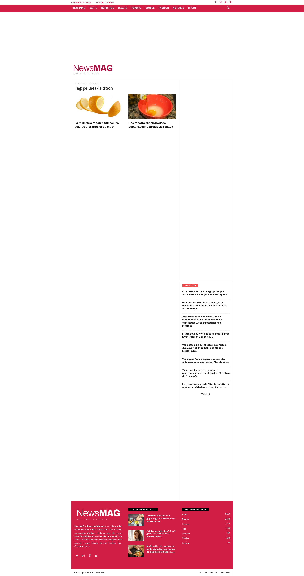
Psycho (136, 8)
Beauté (122, 8)
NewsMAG (79, 8)
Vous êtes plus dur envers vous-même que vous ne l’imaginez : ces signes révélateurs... (204, 348)
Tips (184, 529)
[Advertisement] (152, 35)
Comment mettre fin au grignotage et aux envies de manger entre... (160, 519)
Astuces (178, 8)
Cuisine (150, 8)
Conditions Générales (208, 572)
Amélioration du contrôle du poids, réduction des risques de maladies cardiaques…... (160, 549)
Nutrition (107, 8)
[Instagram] (221, 2)
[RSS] (230, 2)
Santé (93, 8)
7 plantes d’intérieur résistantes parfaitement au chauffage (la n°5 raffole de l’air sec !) (206, 373)
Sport (192, 8)
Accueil (77, 83)
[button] (228, 8)
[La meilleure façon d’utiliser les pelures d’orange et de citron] (98, 106)
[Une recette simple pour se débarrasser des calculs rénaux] (152, 106)
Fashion (164, 8)
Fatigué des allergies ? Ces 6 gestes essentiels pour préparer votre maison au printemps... (204, 305)
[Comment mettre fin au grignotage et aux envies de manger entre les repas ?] (136, 520)
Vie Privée (225, 572)
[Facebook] (216, 2)
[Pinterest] (226, 2)
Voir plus (205, 394)
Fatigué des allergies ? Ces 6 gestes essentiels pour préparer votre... (161, 534)
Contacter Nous (105, 2)
